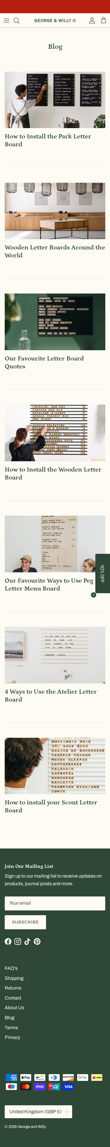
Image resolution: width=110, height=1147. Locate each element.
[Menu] (6, 20)
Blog (9, 1017)
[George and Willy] (55, 20)
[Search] (19, 20)
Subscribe (25, 922)
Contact (13, 997)
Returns (13, 987)
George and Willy (31, 1127)
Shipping (14, 978)
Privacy (12, 1037)
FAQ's (11, 968)
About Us (14, 1007)
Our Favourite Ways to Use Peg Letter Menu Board (49, 584)
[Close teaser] (94, 595)
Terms (11, 1027)
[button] (102, 573)
